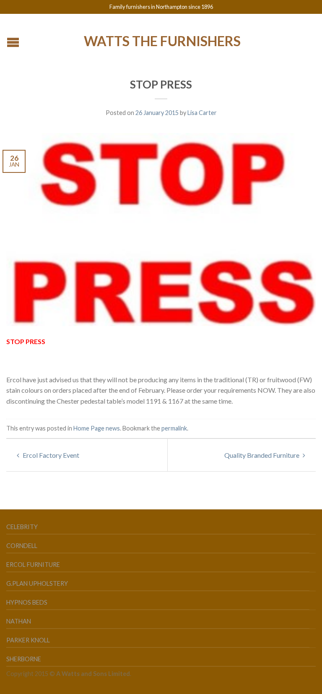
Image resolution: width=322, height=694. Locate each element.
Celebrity (22, 526)
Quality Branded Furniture (262, 455)
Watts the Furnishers (162, 40)
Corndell (21, 545)
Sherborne (23, 659)
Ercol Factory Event (50, 455)
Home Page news (96, 428)
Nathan (18, 621)
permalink (174, 428)
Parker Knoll (28, 640)
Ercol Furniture (33, 564)
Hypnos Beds (26, 602)
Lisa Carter (202, 112)
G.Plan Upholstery (37, 583)
